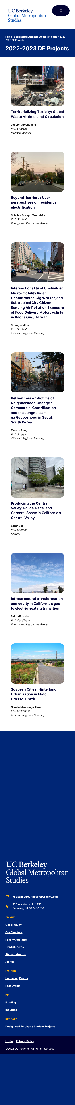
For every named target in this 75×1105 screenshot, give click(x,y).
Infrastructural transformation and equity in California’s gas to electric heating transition (37, 604)
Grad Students (14, 946)
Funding (10, 1002)
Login (9, 1041)
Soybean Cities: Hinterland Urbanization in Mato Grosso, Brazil (33, 694)
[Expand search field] (61, 10)
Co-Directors (13, 932)
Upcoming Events (16, 978)
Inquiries (11, 1009)
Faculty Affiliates (16, 939)
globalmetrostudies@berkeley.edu (35, 896)
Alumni (10, 961)
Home (8, 36)
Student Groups (15, 954)
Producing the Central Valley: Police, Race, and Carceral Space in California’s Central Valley (36, 510)
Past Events (12, 985)
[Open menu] (67, 21)
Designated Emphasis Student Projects (35, 36)
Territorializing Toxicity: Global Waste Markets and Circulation (37, 114)
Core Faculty (13, 924)
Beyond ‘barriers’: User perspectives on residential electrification (34, 202)
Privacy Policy (25, 1041)
